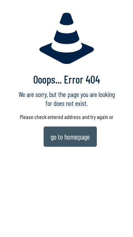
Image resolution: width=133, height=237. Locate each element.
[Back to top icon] (118, 222)
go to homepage (70, 136)
